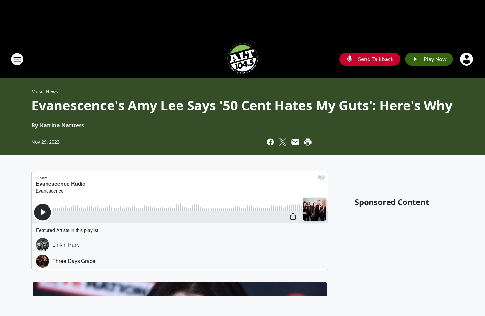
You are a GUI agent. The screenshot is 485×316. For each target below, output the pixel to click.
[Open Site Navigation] (17, 59)
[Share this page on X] (282, 142)
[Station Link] (242, 59)
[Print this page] (307, 142)
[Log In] (467, 59)
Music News (44, 91)
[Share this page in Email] (295, 142)
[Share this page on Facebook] (270, 142)
